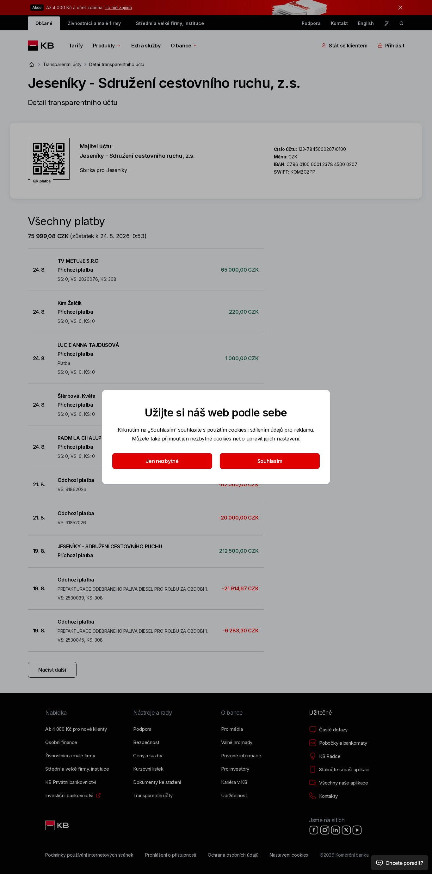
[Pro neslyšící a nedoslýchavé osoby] (386, 23)
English (366, 23)
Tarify (76, 45)
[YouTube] (357, 830)
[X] (346, 830)
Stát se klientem (348, 45)
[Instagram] (325, 830)
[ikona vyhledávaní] (401, 23)
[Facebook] (314, 830)
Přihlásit (394, 45)
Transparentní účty (62, 64)
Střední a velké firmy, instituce (170, 23)
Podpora (311, 23)
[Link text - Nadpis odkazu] (57, 825)
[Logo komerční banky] (43, 45)
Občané (44, 23)
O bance (181, 45)
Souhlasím (269, 461)
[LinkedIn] (335, 830)
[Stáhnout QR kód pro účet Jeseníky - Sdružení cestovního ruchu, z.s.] (49, 160)
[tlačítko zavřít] (398, 8)
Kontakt (339, 23)
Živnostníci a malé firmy (94, 23)
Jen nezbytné (162, 461)
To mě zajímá (118, 7)
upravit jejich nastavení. (273, 438)
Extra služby (146, 45)
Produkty (104, 45)
